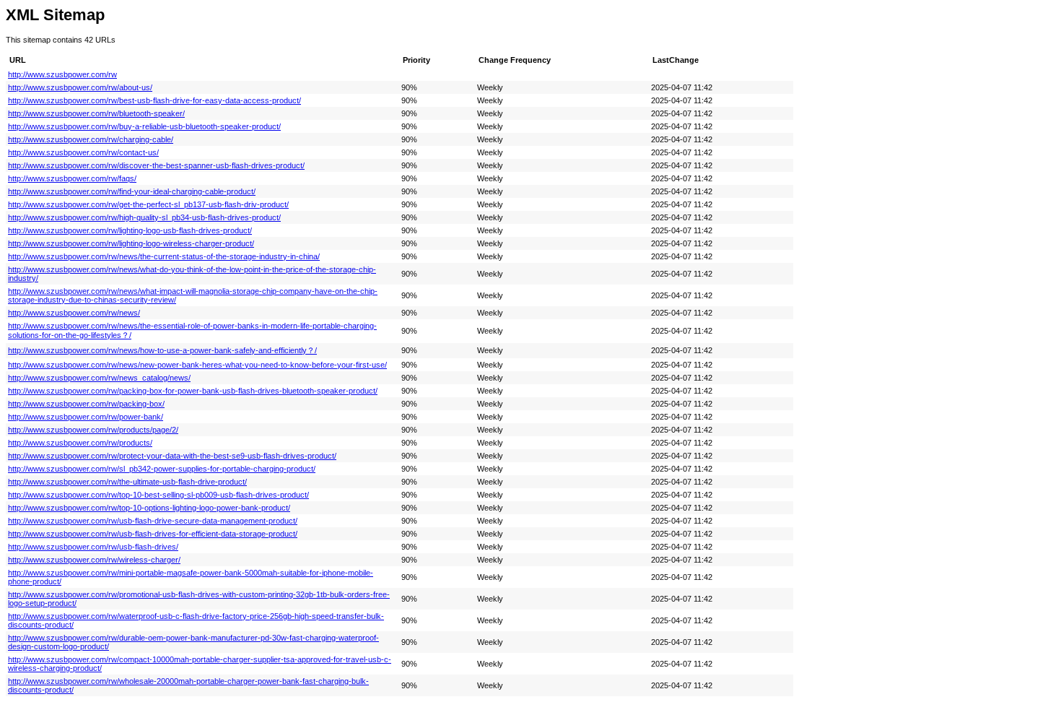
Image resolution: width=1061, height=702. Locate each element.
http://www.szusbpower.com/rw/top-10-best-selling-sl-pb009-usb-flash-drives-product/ (158, 494)
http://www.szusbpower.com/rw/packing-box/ (86, 403)
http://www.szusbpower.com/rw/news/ (74, 312)
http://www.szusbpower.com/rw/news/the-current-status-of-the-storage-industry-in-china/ (164, 256)
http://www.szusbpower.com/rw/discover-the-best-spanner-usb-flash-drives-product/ (156, 165)
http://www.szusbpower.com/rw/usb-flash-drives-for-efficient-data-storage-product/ (152, 533)
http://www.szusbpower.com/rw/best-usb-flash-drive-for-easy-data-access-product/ (154, 100)
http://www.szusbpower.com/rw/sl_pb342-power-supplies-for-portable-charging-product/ (161, 468)
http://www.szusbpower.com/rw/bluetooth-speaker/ (96, 113)
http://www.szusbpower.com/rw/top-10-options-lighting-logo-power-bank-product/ (149, 507)
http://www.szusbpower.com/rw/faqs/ (72, 178)
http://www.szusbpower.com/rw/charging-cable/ (90, 139)
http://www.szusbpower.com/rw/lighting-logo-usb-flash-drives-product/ (130, 230)
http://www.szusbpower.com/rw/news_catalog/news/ (99, 377)
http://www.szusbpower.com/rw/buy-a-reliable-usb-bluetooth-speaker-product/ (144, 126)
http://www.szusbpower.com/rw (62, 74)
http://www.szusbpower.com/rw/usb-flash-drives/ (93, 546)
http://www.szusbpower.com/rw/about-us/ (80, 87)
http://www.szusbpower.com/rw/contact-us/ (83, 152)
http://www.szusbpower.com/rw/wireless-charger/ (94, 559)
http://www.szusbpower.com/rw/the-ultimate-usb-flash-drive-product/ (127, 481)
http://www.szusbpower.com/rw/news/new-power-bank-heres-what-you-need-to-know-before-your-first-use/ (197, 364)
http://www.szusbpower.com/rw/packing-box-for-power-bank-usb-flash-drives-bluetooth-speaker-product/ (192, 390)
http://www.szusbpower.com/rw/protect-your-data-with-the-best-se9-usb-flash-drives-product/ (172, 455)
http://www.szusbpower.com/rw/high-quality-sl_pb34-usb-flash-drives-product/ (144, 217)
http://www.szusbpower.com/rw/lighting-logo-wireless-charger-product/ (131, 243)
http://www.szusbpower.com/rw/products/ (80, 442)
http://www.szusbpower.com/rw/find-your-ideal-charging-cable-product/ (132, 191)
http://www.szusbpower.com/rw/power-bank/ (85, 416)
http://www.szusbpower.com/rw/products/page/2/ (93, 429)
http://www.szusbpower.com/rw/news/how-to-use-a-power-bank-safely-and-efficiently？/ (162, 350)
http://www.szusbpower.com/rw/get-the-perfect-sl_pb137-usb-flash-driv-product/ (148, 204)
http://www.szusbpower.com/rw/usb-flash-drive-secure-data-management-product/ (152, 520)
